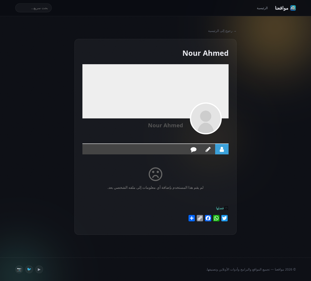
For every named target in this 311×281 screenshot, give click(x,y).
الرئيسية (262, 8)
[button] (222, 208)
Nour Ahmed (165, 125)
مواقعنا (281, 8)
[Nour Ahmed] (206, 118)
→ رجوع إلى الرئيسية (222, 30)
